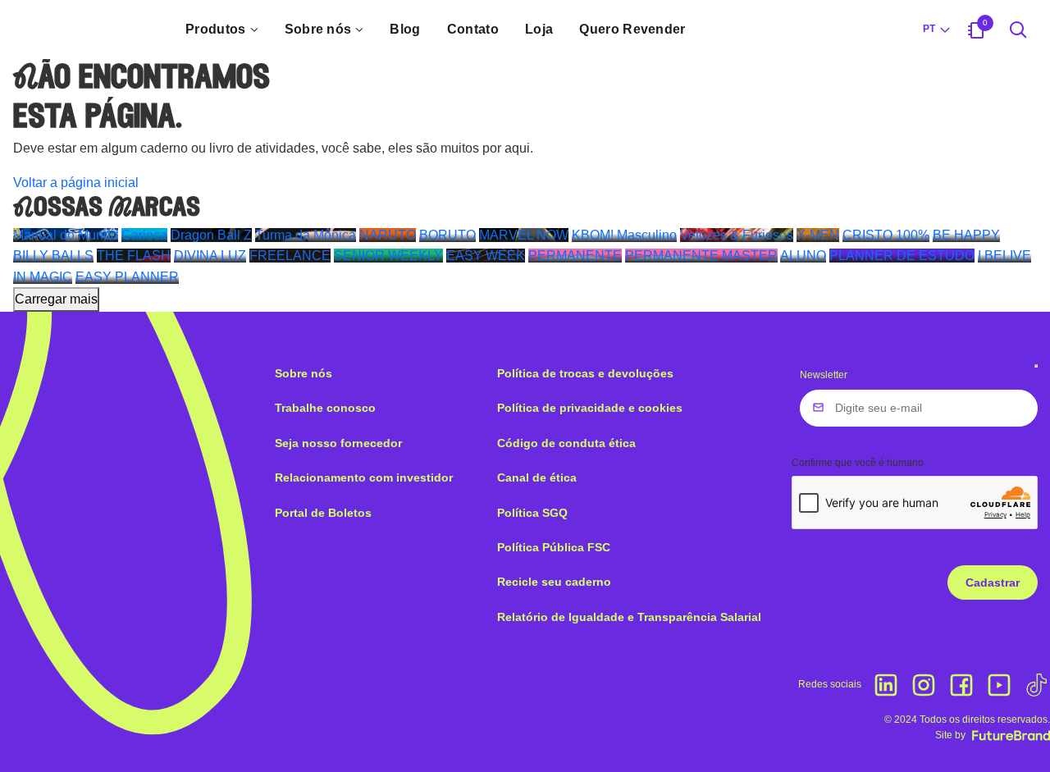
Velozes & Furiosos (736, 235)
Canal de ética (537, 477)
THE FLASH (134, 256)
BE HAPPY (966, 235)
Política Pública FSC (553, 547)
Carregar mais (56, 299)
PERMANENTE (575, 256)
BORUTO (447, 235)
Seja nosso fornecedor (338, 443)
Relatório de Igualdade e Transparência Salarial (629, 617)
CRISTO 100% (885, 235)
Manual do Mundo (65, 235)
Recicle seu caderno (554, 581)
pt (929, 28)
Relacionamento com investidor (364, 477)
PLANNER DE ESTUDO (902, 256)
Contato (473, 29)
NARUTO (387, 235)
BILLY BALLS (53, 256)
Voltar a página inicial (76, 183)
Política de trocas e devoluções (585, 373)
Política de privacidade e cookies (589, 407)
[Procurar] (1018, 29)
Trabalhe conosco (325, 407)
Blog (405, 29)
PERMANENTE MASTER (701, 256)
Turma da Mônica (305, 235)
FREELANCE (290, 256)
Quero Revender (632, 29)
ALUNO (803, 256)
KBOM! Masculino (624, 235)
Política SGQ (532, 512)
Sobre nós (318, 29)
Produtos (215, 29)
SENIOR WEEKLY (388, 256)
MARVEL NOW (523, 235)
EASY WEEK (485, 256)
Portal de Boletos (323, 512)
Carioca (144, 235)
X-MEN (818, 235)
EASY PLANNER (127, 277)
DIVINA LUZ (210, 256)
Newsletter (823, 375)
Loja (539, 29)
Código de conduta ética (566, 443)
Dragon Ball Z (211, 235)
